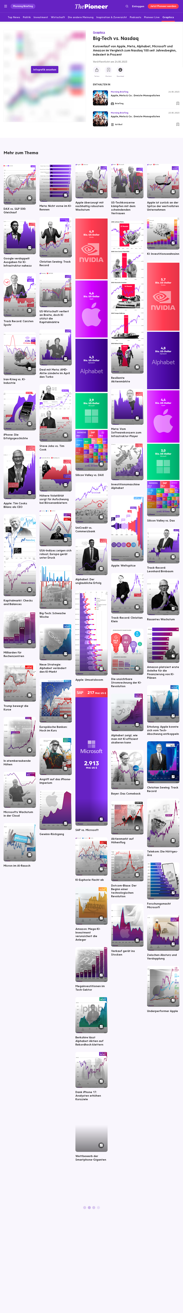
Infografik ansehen (44, 69)
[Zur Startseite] (91, 6)
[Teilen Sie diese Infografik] (96, 70)
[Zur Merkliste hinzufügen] (108, 70)
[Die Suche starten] (126, 6)
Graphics (99, 32)
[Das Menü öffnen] (5, 6)
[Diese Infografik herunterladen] (120, 70)
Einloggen (138, 6)
